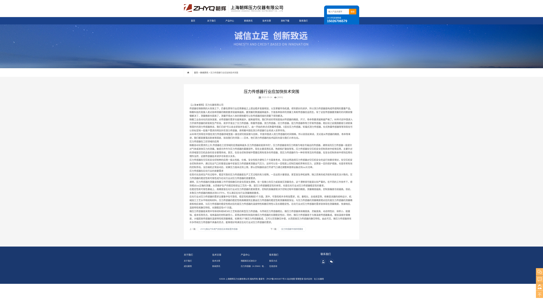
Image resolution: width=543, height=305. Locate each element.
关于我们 (211, 20)
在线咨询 (273, 266)
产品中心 (230, 20)
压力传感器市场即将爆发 (292, 229)
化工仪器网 (319, 279)
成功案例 (188, 266)
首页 (193, 20)
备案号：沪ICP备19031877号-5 (272, 279)
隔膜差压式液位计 (249, 261)
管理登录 (299, 279)
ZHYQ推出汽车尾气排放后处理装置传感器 (219, 229)
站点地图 (291, 279)
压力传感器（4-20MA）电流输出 (253, 266)
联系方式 (273, 261)
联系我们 (303, 20)
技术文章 (266, 20)
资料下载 (285, 20)
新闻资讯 (248, 20)
